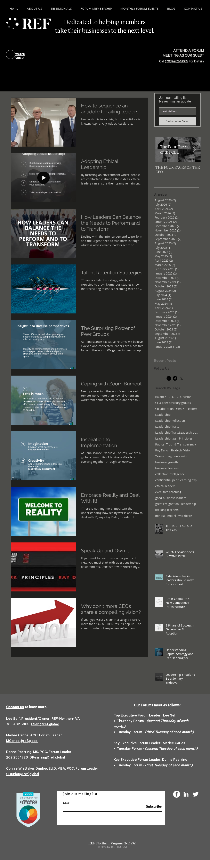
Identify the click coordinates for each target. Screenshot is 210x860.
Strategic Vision (181, 450)
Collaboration (164, 408)
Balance (160, 397)
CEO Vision (184, 397)
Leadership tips (166, 438)
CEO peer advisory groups (173, 402)
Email (66, 802)
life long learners (167, 509)
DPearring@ (39, 758)
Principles (186, 438)
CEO (171, 397)
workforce (185, 515)
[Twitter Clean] (195, 794)
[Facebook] (175, 378)
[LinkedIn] (169, 378)
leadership (188, 504)
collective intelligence (170, 474)
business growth (166, 462)
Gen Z (180, 408)
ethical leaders (165, 486)
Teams (159, 456)
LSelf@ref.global (45, 725)
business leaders (167, 468)
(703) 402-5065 (176, 62)
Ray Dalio (161, 450)
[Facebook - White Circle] (176, 794)
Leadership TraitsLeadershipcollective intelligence (177, 432)
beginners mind (177, 456)
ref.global (57, 758)
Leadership (163, 414)
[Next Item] (194, 149)
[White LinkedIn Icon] (186, 794)
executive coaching (168, 492)
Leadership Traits (167, 426)
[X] (181, 378)
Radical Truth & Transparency (175, 444)
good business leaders (170, 498)
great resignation (167, 504)
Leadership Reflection (170, 420)
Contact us (15, 707)
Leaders (192, 408)
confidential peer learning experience (177, 480)
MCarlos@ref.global (22, 741)
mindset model (165, 515)
